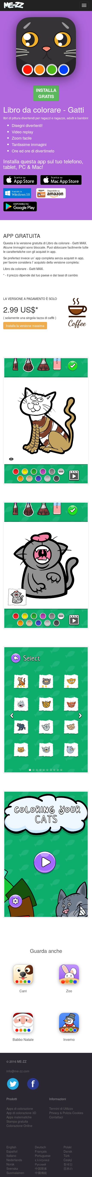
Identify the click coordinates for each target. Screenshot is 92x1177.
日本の (68, 1168)
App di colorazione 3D (21, 1113)
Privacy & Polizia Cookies (66, 1113)
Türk (67, 1155)
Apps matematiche (19, 1117)
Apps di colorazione (19, 1108)
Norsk (10, 1164)
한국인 (68, 1164)
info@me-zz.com (17, 1071)
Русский (40, 1164)
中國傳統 (41, 1173)
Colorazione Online (19, 1125)
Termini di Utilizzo (61, 1108)
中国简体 (41, 1168)
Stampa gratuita (17, 1121)
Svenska (12, 1168)
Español (11, 1151)
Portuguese (42, 1155)
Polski (67, 1147)
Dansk (68, 1151)
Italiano (11, 1155)
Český (68, 1160)
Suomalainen (15, 1173)
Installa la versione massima (25, 325)
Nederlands (14, 1160)
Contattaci (56, 1117)
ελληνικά (42, 1160)
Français (41, 1151)
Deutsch (40, 1147)
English (11, 1147)
